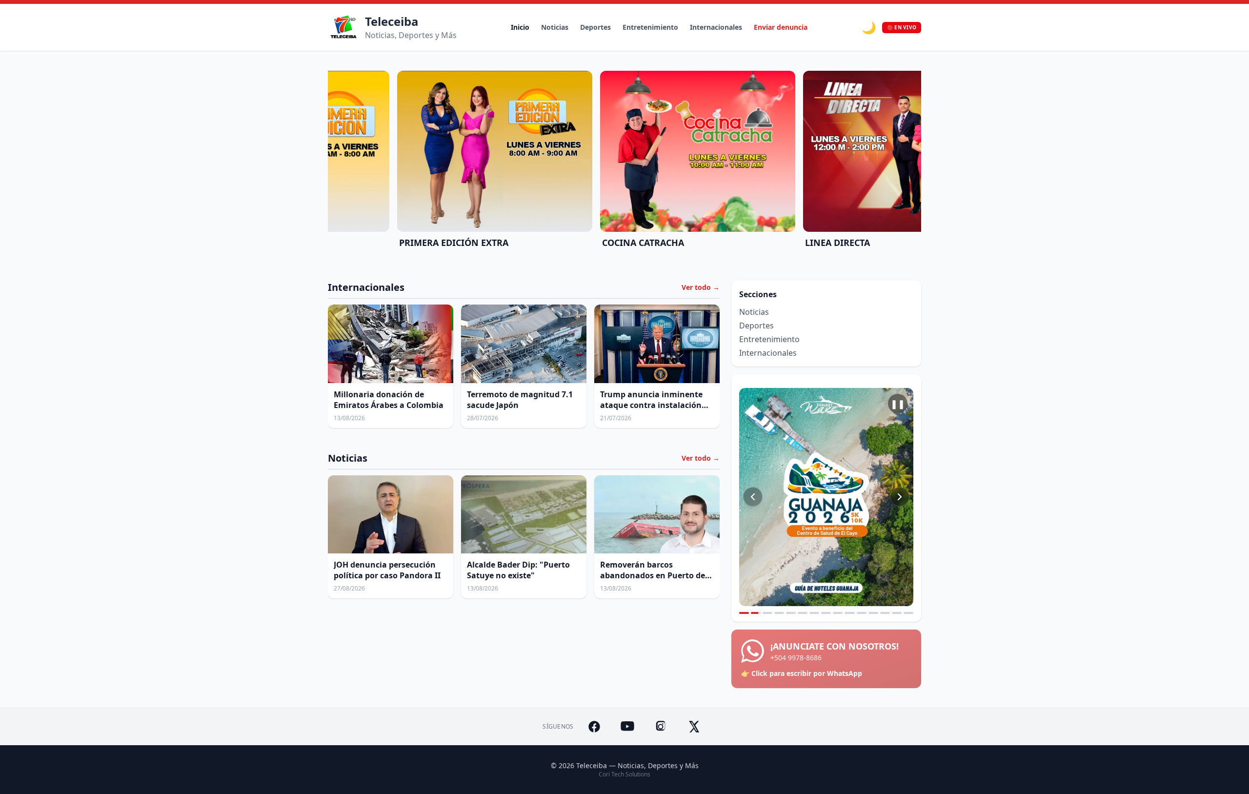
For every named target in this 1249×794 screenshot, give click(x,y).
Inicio (520, 27)
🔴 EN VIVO (901, 27)
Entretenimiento (650, 27)
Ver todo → (701, 287)
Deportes (595, 27)
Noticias (554, 27)
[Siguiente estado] (899, 497)
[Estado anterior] (753, 497)
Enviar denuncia (780, 27)
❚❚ (897, 403)
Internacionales (716, 27)
